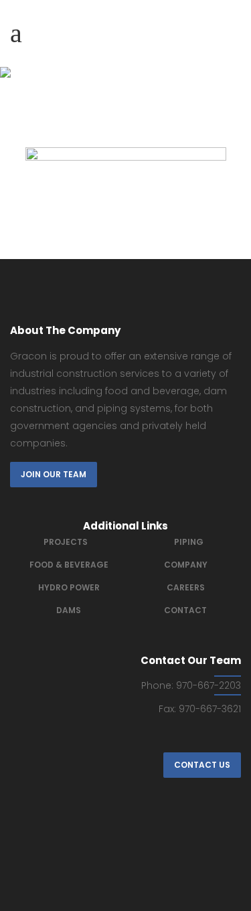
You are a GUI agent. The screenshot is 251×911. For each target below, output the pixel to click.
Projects (66, 542)
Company (185, 564)
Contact (185, 610)
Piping (188, 542)
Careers (186, 587)
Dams (68, 610)
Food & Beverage (68, 564)
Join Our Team (53, 474)
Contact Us (202, 764)
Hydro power (69, 587)
